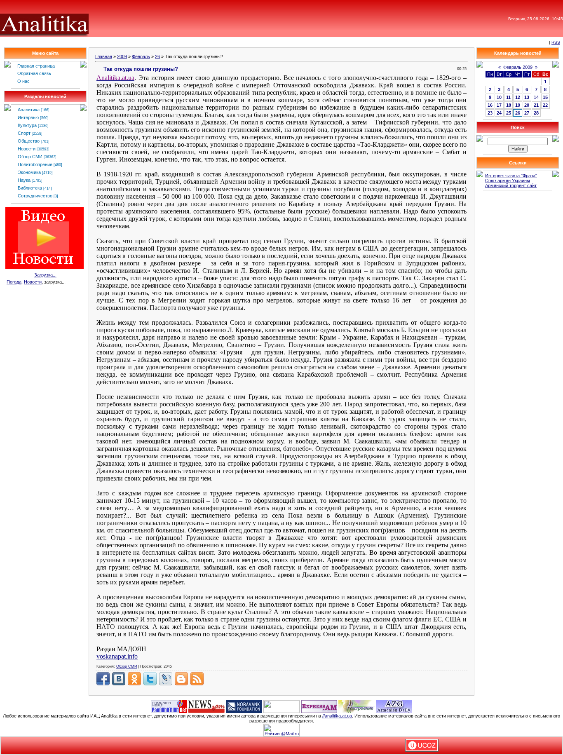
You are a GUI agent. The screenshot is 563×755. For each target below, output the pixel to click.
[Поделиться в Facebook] (103, 678)
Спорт (24, 133)
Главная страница (36, 65)
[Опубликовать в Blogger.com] (181, 678)
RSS (555, 42)
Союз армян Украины (507, 180)
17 (499, 105)
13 (526, 97)
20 (526, 105)
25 (508, 112)
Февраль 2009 (518, 67)
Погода (14, 281)
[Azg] (394, 705)
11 (508, 97)
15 (545, 97)
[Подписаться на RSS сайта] (197, 678)
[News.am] (206, 705)
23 (490, 112)
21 (536, 105)
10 (499, 97)
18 (508, 105)
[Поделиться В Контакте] (118, 678)
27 (526, 112)
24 (499, 112)
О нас (23, 81)
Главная (103, 56)
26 (157, 56)
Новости (26, 148)
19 (517, 105)
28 (536, 112)
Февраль (141, 56)
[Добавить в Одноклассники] (134, 678)
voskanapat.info (117, 656)
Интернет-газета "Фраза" (511, 175)
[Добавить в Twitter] (150, 678)
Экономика (29, 172)
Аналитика (29, 109)
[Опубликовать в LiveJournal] (165, 678)
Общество (29, 140)
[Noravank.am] (244, 705)
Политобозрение (35, 164)
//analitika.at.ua (337, 715)
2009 (122, 56)
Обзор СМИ (30, 156)
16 (490, 105)
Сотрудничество (35, 195)
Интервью (28, 117)
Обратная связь (34, 73)
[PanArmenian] (169, 705)
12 (517, 97)
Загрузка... (45, 274)
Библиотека (30, 187)
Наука (24, 180)
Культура (27, 125)
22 (545, 105)
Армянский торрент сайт (511, 185)
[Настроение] (356, 705)
